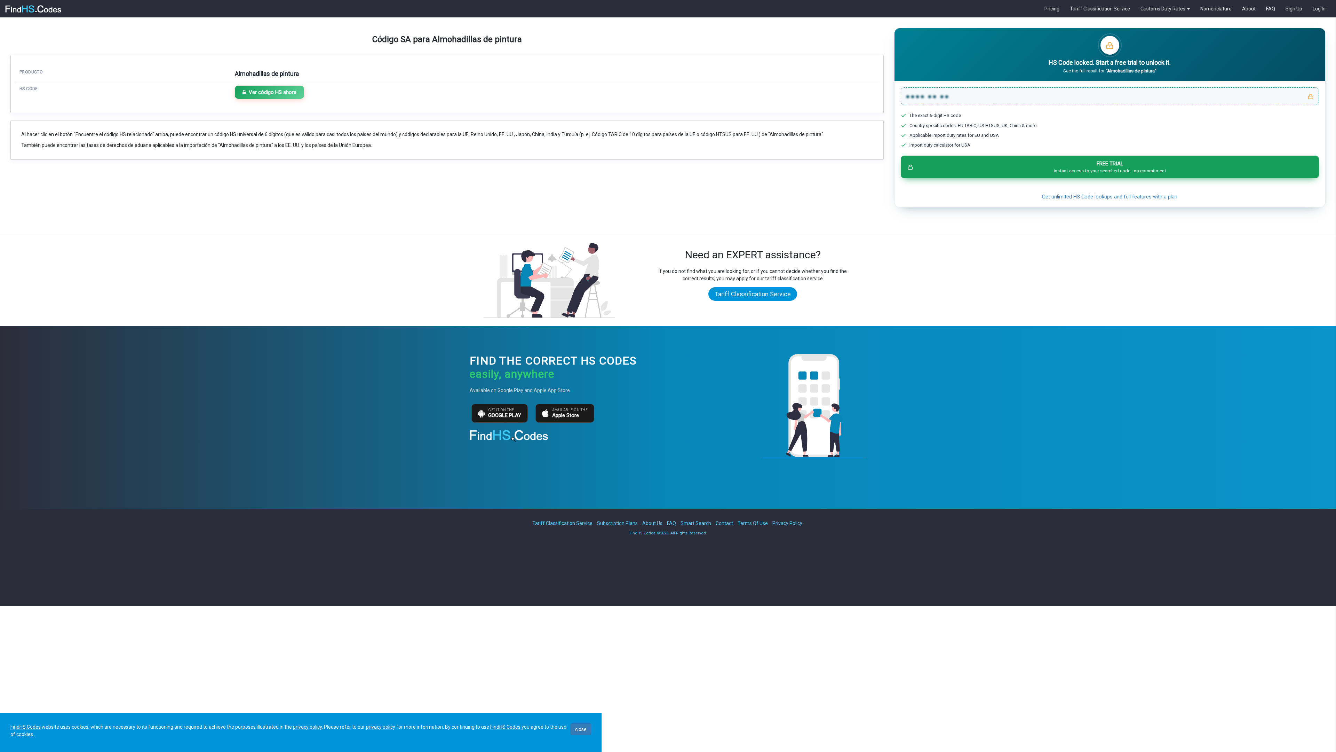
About (1249, 8)
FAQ (1270, 8)
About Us (652, 523)
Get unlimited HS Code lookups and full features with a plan (1109, 197)
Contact (724, 523)
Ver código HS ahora (272, 92)
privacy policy (307, 727)
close (581, 729)
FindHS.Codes (25, 727)
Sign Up (1294, 8)
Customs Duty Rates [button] (1163, 8)
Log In (1319, 8)
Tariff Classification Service (1100, 8)
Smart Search (696, 523)
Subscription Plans (617, 523)
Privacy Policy (787, 523)
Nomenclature (1216, 8)
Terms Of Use (753, 523)
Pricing (1051, 8)
